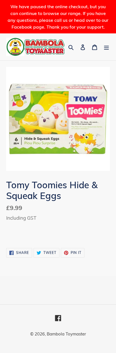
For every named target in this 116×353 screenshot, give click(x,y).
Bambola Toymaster (66, 334)
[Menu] (106, 47)
